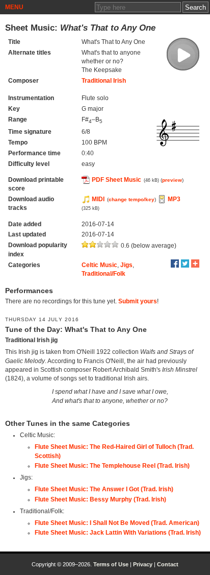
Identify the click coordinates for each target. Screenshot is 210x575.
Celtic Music (99, 265)
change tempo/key (131, 199)
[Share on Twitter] (185, 263)
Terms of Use (110, 564)
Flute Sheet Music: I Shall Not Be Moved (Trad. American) (117, 523)
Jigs (126, 265)
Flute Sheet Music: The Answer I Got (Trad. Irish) (104, 489)
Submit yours (137, 301)
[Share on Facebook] (175, 263)
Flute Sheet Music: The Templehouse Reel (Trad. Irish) (112, 466)
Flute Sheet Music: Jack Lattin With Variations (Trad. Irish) (118, 533)
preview (172, 180)
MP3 (174, 199)
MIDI (98, 199)
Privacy (142, 564)
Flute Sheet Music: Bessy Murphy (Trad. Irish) (100, 499)
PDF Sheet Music (116, 180)
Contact (167, 564)
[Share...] (195, 263)
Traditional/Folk (103, 274)
